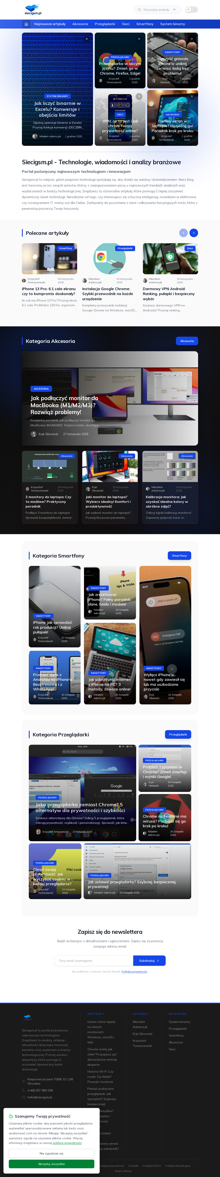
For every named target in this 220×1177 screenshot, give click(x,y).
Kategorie (178, 1013)
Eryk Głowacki (165, 80)
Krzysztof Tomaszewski (114, 80)
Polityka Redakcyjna (178, 1165)
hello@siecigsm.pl (40, 1097)
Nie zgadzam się (51, 1153)
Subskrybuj (146, 961)
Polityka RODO (152, 1165)
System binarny (172, 24)
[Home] (26, 24)
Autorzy (140, 1013)
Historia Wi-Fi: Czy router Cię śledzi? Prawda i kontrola (100, 1077)
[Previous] (183, 233)
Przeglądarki (105, 24)
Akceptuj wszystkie (51, 1164)
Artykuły (95, 1013)
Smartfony (144, 24)
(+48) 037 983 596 (40, 1090)
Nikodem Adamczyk (50, 136)
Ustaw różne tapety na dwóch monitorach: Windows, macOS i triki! (101, 1032)
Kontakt (133, 1165)
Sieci (126, 24)
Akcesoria (80, 24)
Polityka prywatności (134, 971)
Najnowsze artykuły (50, 24)
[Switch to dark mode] (191, 9)
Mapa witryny (123, 1170)
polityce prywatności (67, 1143)
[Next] (193, 233)
